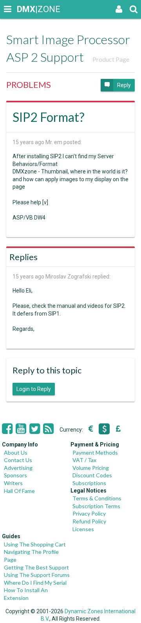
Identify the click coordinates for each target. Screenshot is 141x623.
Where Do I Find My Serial (35, 582)
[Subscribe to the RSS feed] (48, 428)
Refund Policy (89, 521)
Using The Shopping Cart (35, 544)
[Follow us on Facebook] (7, 428)
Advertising (18, 467)
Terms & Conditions (96, 498)
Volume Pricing (90, 467)
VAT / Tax (84, 460)
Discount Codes (92, 475)
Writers (13, 483)
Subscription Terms (96, 506)
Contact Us (18, 460)
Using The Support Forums (37, 574)
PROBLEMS (28, 84)
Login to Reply (33, 389)
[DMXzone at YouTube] (21, 428)
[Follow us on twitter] (34, 428)
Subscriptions (89, 483)
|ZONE (24, 9)
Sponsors (15, 475)
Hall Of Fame (19, 490)
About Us (15, 452)
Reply (124, 85)
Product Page (110, 59)
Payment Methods (95, 452)
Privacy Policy (89, 513)
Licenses (83, 529)
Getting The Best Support (36, 567)
